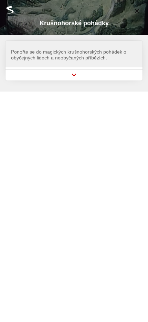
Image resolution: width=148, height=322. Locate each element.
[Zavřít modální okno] (137, 11)
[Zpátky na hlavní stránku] (7, 10)
